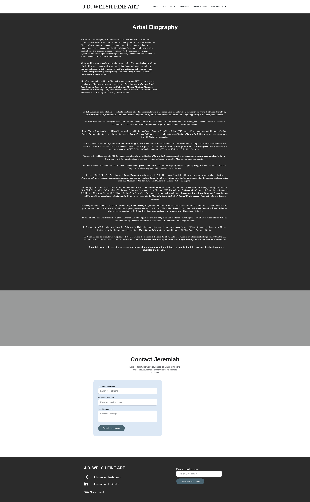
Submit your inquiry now (190, 481)
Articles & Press (200, 7)
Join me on (100, 484)
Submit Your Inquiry (111, 428)
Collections (167, 7)
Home (155, 7)
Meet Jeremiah (216, 7)
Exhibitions (184, 7)
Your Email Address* (106, 398)
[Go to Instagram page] (86, 478)
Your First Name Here (106, 386)
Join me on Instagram (107, 477)
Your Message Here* (106, 409)
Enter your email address (187, 469)
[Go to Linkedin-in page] (86, 484)
